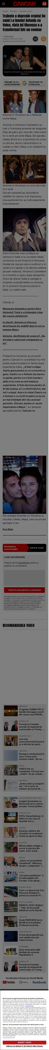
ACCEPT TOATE (24, 1042)
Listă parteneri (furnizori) (9, 1037)
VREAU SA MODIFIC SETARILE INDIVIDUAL (24, 1046)
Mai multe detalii (29, 1005)
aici (16, 1016)
